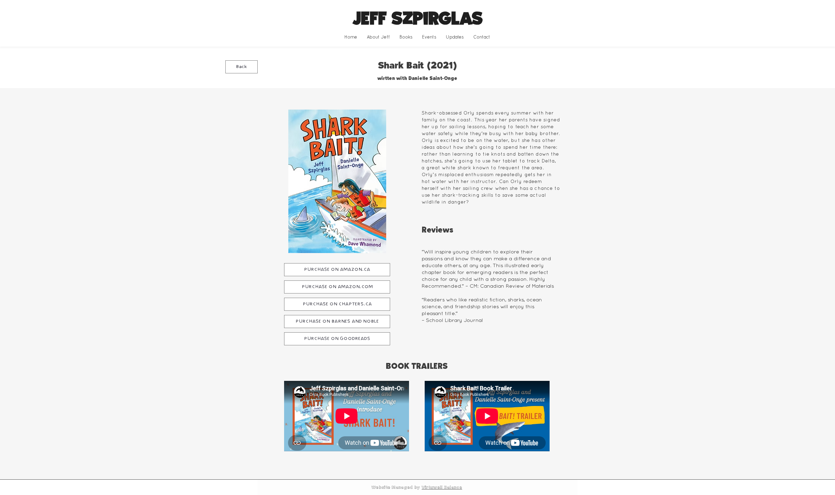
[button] (406, 37)
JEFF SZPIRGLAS (417, 19)
